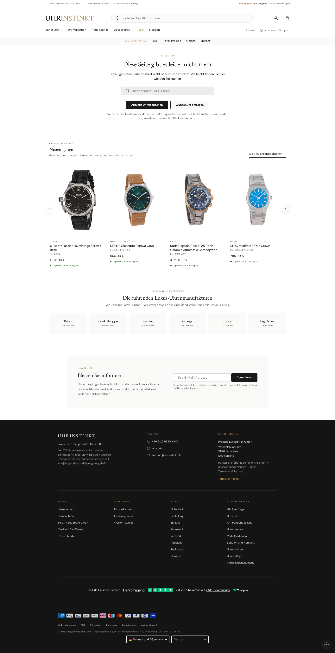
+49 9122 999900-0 (165, 441)
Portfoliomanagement (240, 562)
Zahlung (175, 522)
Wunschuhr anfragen (190, 105)
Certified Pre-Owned (71, 529)
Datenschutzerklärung (247, 385)
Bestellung (177, 516)
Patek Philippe (172, 40)
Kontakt (250, 30)
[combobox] (182, 18)
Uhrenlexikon (235, 549)
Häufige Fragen (236, 509)
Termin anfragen (228, 478)
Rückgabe (177, 549)
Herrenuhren (65, 509)
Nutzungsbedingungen (188, 388)
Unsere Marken (67, 536)
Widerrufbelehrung (67, 625)
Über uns (232, 516)
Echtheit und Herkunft (241, 542)
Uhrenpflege (234, 556)
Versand (176, 536)
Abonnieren (244, 377)
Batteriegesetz (129, 625)
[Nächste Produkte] (285, 209)
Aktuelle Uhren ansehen (147, 105)
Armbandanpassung (239, 522)
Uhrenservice (235, 529)
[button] (287, 18)
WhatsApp (158, 448)
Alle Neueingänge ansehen (267, 153)
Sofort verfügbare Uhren (73, 522)
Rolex (155, 40)
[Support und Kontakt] (326, 644)
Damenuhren (66, 516)
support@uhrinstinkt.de (166, 455)
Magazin (154, 29)
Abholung (176, 542)
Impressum (111, 625)
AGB (83, 625)
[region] (167, 217)
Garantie (176, 556)
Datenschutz (96, 625)
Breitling (206, 40)
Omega (190, 40)
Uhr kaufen (52, 29)
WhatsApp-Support (277, 30)
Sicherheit (177, 509)
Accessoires (122, 29)
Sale (141, 29)
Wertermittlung (123, 522)
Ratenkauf (177, 529)
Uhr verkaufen (77, 29)
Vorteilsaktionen (237, 536)
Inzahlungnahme (124, 516)
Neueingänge (100, 29)
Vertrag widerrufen (150, 625)
